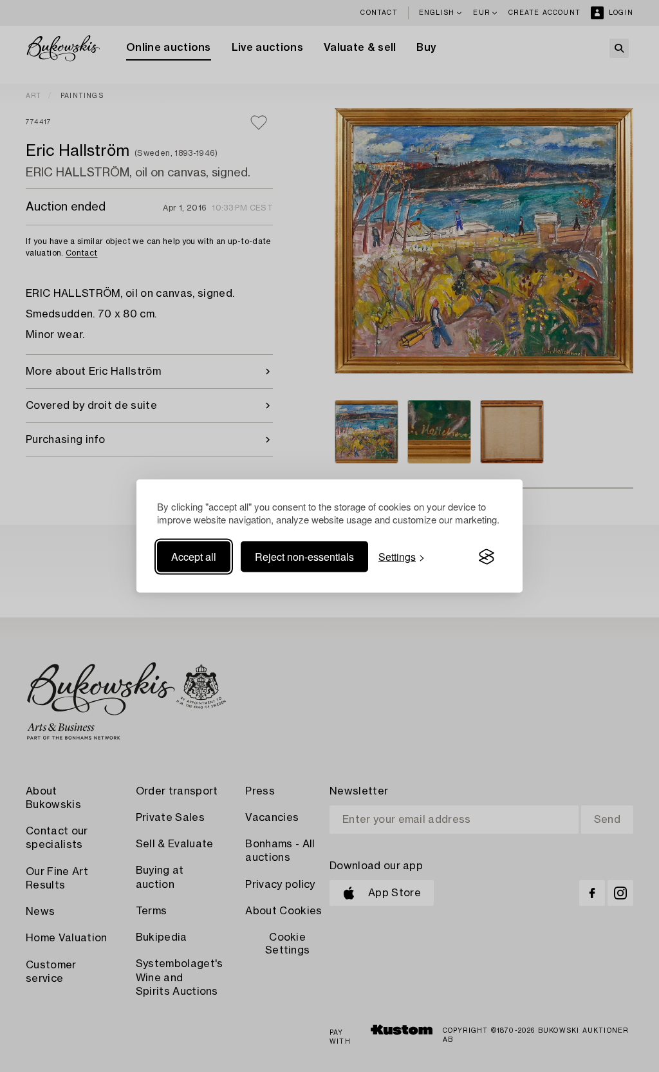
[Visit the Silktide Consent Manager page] (486, 556)
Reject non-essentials (304, 556)
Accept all (193, 556)
